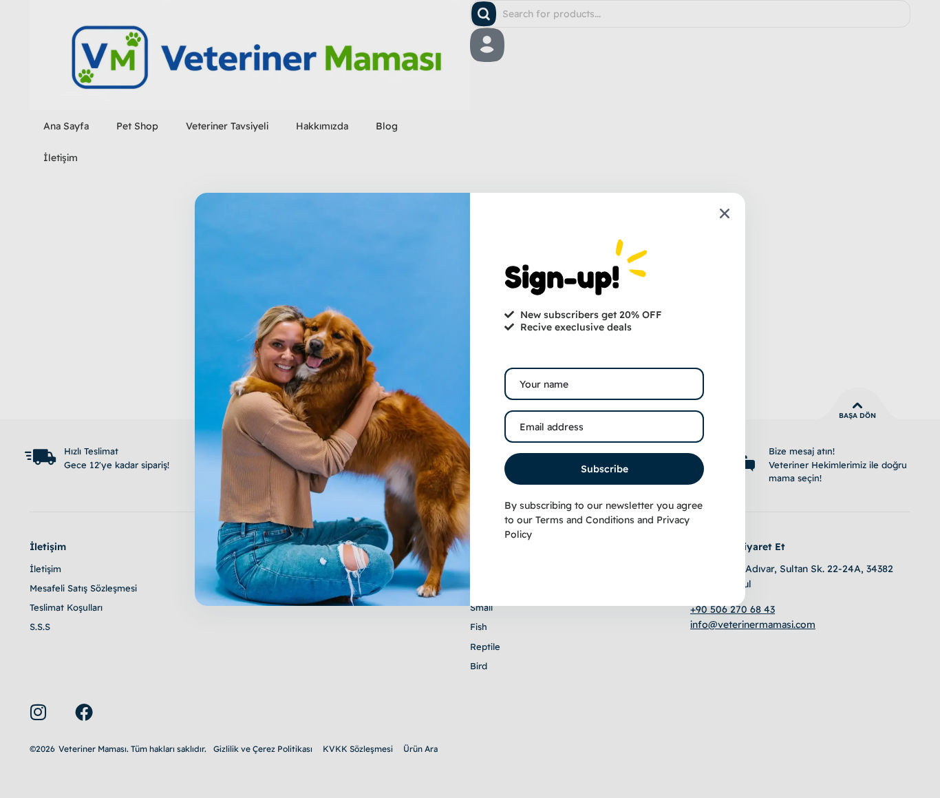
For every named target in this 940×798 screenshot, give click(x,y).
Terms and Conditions (584, 520)
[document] (470, 399)
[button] (724, 213)
